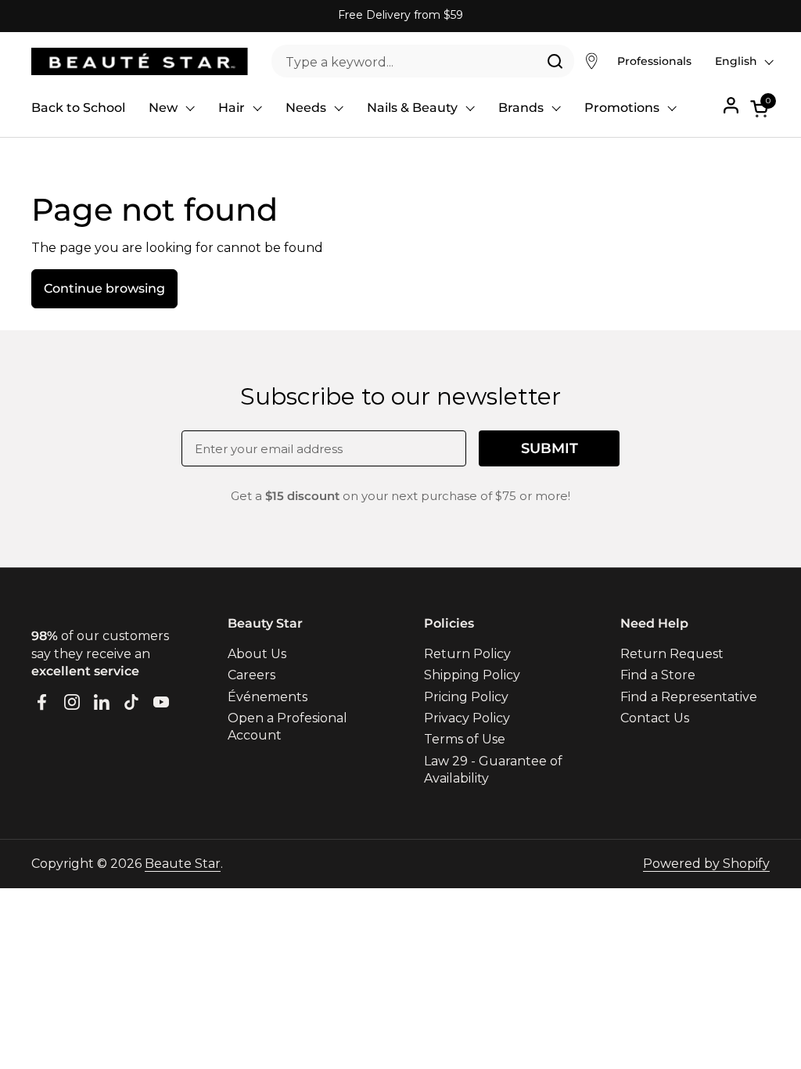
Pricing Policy (466, 696)
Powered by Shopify (706, 863)
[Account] (731, 105)
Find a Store (657, 675)
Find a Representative (688, 696)
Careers (251, 675)
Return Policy (467, 653)
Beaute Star (183, 863)
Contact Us (654, 718)
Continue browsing (104, 288)
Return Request (672, 653)
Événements (267, 696)
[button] (760, 108)
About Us (257, 653)
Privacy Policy (467, 718)
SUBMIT (549, 448)
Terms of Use (464, 739)
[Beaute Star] (139, 61)
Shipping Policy (472, 675)
